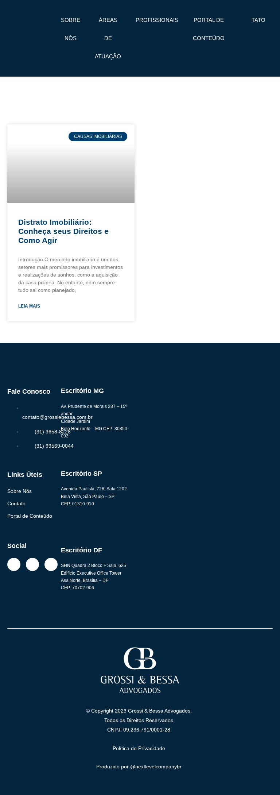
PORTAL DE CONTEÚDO (209, 29)
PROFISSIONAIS (157, 20)
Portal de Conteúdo (29, 516)
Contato (16, 503)
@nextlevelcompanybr (156, 766)
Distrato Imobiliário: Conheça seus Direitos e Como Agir (63, 231)
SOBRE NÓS (70, 29)
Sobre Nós (19, 491)
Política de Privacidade (139, 748)
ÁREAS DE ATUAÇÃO (108, 38)
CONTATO (252, 20)
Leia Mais (29, 306)
